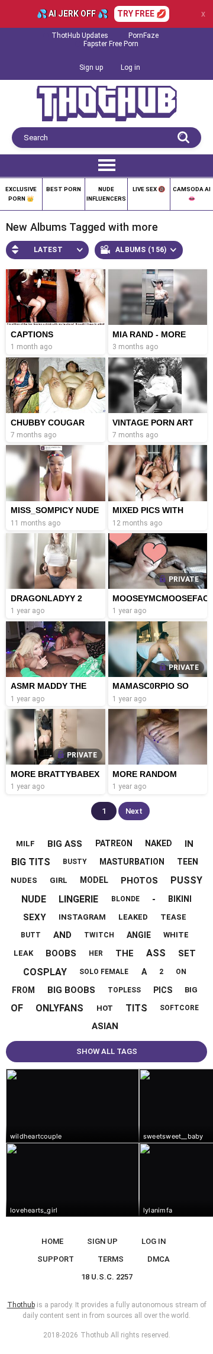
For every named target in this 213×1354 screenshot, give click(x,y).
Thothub (94, 1335)
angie (139, 935)
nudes (24, 880)
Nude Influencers (106, 194)
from (23, 990)
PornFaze (143, 35)
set (187, 953)
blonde (125, 899)
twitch (99, 935)
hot (104, 1008)
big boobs (71, 990)
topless (124, 990)
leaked (133, 917)
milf (25, 843)
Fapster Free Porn (110, 44)
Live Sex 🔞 (149, 189)
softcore (179, 1008)
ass (156, 953)
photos (139, 880)
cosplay (45, 972)
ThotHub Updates (79, 35)
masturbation (131, 861)
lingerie (78, 899)
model (94, 880)
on (181, 972)
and (62, 935)
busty (75, 861)
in (189, 844)
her (96, 953)
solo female (103, 972)
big (191, 989)
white (176, 934)
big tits (30, 862)
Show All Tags (106, 1051)
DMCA (158, 1259)
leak (23, 953)
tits (136, 1008)
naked (158, 843)
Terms (111, 1259)
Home (52, 1241)
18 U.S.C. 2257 (107, 1276)
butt (31, 935)
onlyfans (59, 1008)
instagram (82, 917)
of (17, 1008)
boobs (61, 953)
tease (173, 917)
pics (162, 990)
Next (134, 811)
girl (58, 880)
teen (187, 861)
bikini (180, 899)
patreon (114, 843)
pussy (186, 880)
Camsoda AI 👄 (192, 194)
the (124, 953)
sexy (34, 917)
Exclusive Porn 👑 (21, 194)
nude (33, 899)
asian (105, 1026)
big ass (64, 844)
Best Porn (63, 189)
